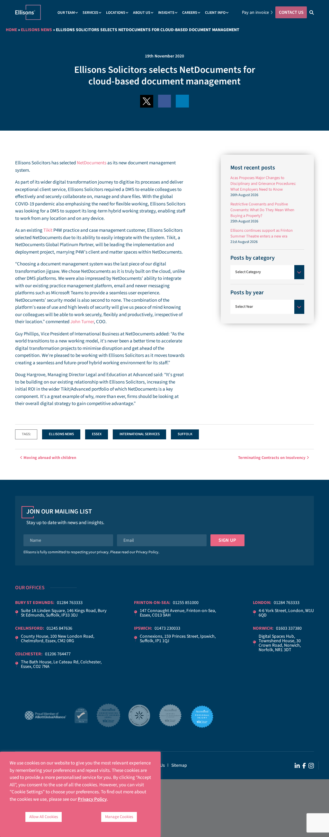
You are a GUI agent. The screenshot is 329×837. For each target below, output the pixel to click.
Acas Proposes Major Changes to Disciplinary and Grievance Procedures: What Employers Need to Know (263, 183)
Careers (189, 12)
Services (90, 12)
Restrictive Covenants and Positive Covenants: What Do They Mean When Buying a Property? (262, 210)
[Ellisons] (28, 12)
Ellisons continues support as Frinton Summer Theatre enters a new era (261, 233)
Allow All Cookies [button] (43, 817)
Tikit (47, 230)
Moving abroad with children (49, 458)
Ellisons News (36, 30)
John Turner (82, 321)
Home (11, 30)
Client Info (215, 12)
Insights (166, 12)
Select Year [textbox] (244, 306)
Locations (115, 12)
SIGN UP (227, 540)
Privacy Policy (147, 552)
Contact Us (291, 12)
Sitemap (179, 765)
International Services (140, 434)
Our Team (66, 12)
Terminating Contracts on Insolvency (272, 458)
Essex (97, 434)
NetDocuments (91, 163)
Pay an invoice (255, 12)
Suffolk (185, 434)
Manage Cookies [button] (119, 817)
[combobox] (267, 272)
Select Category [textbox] (248, 272)
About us (141, 12)
